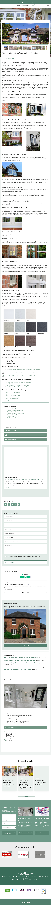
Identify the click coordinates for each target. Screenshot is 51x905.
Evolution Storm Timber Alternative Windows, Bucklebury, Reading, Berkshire (22, 369)
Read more (7, 487)
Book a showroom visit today (11, 727)
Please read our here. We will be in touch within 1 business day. (23, 556)
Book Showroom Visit (24, 832)
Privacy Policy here (6, 811)
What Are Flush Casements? (11, 383)
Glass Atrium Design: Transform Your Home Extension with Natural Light (22, 663)
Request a (9, 58)
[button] (19, 796)
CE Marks (13, 900)
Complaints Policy (27, 900)
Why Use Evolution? (9, 394)
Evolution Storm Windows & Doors (13, 392)
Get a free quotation (12, 434)
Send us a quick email (12, 439)
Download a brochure (12, 430)
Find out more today (26, 645)
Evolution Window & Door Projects (13, 397)
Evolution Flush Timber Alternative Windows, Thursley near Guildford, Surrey (22, 372)
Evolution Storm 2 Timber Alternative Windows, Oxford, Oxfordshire (20, 375)
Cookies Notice (19, 900)
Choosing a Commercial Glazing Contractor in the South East (20, 660)
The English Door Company (11, 400)
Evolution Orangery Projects (11, 398)
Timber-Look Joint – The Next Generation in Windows (17, 385)
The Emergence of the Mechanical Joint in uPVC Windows (18, 382)
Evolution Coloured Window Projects (13, 395)
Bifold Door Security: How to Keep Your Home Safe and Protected (21, 657)
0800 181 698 (9, 740)
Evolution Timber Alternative (13, 408)
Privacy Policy (17, 556)
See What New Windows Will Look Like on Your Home (17, 669)
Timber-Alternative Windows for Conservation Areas (17, 386)
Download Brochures (40, 833)
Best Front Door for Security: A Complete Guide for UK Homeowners (21, 667)
